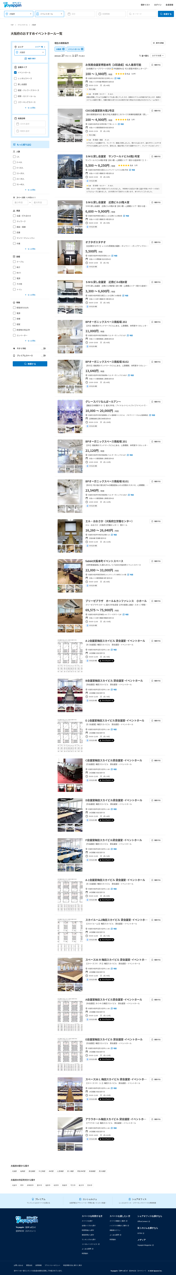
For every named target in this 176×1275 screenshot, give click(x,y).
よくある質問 (86, 1249)
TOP (12, 25)
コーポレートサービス (89, 1244)
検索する (168, 14)
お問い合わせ (18, 1265)
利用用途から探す (88, 1230)
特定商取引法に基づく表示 (72, 1265)
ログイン (158, 4)
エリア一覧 (39, 47)
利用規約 (85, 1253)
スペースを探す (87, 1221)
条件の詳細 (160, 43)
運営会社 (29, 1265)
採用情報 (38, 1265)
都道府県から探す (88, 1235)
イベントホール (23, 25)
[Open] (30, 14)
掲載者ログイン (115, 1230)
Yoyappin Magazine (144, 1245)
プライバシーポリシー (52, 1265)
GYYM (139, 1233)
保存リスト (145, 4)
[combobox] (17, 14)
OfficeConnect (142, 1221)
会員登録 (169, 4)
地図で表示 (32, 58)
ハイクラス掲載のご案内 (118, 1225)
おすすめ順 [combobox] (156, 55)
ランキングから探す (89, 1239)
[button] (29, 72)
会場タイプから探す (89, 1225)
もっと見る (31, 108)
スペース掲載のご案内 (117, 1221)
